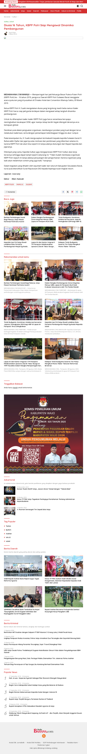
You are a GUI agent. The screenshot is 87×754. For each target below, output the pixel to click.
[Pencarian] (81, 6)
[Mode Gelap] (78, 6)
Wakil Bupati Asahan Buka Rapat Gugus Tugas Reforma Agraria (21, 580)
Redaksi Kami (72, 743)
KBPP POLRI (9, 184)
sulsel (8, 541)
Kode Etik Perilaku (34, 743)
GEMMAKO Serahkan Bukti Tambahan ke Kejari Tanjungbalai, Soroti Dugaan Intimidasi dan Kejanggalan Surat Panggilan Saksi (22, 612)
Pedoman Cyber (44, 745)
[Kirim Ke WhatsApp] (81, 192)
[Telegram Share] (77, 192)
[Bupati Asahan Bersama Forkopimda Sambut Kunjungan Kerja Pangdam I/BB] (64, 596)
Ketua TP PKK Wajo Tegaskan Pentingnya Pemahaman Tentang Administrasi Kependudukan (46, 500)
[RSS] (44, 736)
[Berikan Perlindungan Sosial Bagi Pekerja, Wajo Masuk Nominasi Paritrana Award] (16, 208)
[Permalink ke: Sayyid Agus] (6, 33)
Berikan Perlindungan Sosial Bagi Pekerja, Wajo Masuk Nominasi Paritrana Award (14, 219)
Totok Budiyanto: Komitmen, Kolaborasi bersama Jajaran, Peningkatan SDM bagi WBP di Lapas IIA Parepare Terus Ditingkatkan (69, 219)
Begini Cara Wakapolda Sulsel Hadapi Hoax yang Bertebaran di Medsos (36, 685)
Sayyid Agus (12, 33)
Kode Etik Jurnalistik (16, 743)
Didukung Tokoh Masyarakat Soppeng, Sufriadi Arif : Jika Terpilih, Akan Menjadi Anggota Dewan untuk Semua (45, 714)
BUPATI (8, 530)
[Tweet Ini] (67, 192)
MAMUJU (20, 184)
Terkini (8, 526)
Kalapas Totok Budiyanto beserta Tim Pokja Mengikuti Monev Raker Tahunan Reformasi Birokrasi (69, 244)
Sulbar (6, 22)
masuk (15, 387)
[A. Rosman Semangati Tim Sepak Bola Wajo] (9, 511)
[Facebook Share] (63, 192)
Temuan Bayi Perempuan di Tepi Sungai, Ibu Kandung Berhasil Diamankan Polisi (34, 664)
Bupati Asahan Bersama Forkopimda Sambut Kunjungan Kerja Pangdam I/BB (62, 611)
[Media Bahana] (17, 6)
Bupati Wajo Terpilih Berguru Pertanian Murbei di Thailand (31, 699)
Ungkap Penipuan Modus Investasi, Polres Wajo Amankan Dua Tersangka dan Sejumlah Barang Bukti (42, 638)
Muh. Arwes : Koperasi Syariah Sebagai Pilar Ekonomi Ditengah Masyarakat (37, 678)
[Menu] (5, 6)
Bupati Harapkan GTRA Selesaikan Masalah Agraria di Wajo (31, 706)
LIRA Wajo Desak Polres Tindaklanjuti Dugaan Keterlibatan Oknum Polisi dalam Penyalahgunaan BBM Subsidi (42, 651)
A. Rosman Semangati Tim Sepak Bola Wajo (33, 509)
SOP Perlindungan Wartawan (54, 743)
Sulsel (12, 22)
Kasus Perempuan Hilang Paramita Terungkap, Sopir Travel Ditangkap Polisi (32, 644)
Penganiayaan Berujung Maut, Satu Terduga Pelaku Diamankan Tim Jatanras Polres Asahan (39, 658)
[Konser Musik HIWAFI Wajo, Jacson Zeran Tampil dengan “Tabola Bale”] (9, 490)
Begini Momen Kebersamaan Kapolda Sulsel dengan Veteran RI (33, 692)
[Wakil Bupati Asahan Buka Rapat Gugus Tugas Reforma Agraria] (23, 566)
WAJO (8, 537)
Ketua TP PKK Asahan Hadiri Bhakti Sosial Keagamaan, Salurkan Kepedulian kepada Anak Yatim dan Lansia (63, 581)
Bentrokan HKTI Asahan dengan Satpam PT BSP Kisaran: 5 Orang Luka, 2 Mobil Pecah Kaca (38, 632)
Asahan (9, 534)
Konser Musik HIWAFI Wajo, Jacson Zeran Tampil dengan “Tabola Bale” (44, 489)
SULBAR (29, 184)
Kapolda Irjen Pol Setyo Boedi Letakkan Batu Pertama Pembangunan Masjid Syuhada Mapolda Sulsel (15, 244)
